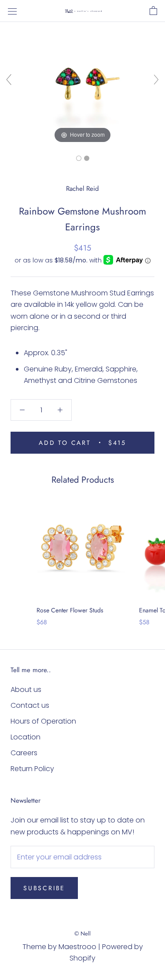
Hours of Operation (43, 721)
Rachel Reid (82, 188)
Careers (24, 753)
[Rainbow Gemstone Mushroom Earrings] (78, 158)
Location (25, 737)
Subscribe (44, 888)
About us (26, 689)
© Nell (82, 933)
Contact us (30, 705)
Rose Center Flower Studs (70, 610)
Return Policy (32, 769)
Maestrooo (77, 947)
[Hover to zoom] (82, 83)
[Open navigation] (12, 11)
